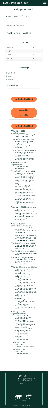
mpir (8, 16)
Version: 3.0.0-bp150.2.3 (24, 126)
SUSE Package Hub (15, 2)
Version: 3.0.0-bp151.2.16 (24, 112)
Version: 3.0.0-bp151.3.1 (24, 99)
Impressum (21, 383)
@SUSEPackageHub (25, 380)
